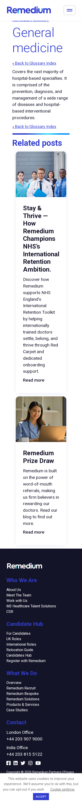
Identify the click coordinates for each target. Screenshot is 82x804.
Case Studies (17, 710)
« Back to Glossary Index (34, 63)
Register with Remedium (26, 661)
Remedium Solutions (22, 699)
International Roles (21, 644)
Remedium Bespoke (22, 693)
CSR (9, 611)
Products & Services (22, 704)
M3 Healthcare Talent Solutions (31, 606)
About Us (13, 590)
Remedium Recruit (21, 688)
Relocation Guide (19, 650)
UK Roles (13, 639)
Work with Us (16, 601)
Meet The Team (18, 595)
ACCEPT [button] (41, 796)
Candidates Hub (19, 655)
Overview (13, 683)
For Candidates (18, 633)
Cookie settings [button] (62, 789)
